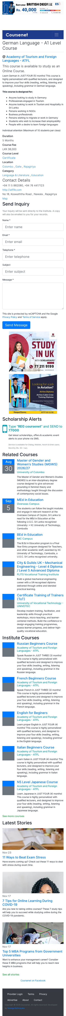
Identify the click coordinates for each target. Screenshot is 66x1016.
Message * (8, 279)
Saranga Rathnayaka (16, 1008)
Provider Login (15, 994)
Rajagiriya (30, 166)
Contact (38, 1000)
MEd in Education (30, 500)
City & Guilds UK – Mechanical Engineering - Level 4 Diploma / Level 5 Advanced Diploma (39, 566)
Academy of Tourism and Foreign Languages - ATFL (29, 58)
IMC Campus (25, 538)
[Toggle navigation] (56, 34)
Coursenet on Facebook (33, 980)
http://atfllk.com (12, 189)
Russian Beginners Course (37, 644)
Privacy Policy (9, 317)
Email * (6, 235)
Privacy (43, 994)
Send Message (16, 325)
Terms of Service (31, 317)
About (25, 1000)
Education (37, 175)
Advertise (12, 1000)
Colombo (7, 166)
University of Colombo (31, 472)
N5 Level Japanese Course (37, 782)
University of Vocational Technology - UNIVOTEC (40, 604)
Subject (6, 264)
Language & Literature (15, 175)
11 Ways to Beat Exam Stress (24, 857)
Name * (6, 220)
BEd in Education (30, 535)
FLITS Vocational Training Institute (38, 574)
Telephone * (8, 250)
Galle (18, 166)
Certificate (8, 157)
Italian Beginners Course (35, 747)
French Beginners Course (36, 678)
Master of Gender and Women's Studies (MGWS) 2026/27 (37, 464)
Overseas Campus (28, 503)
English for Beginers (32, 713)
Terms (31, 994)
